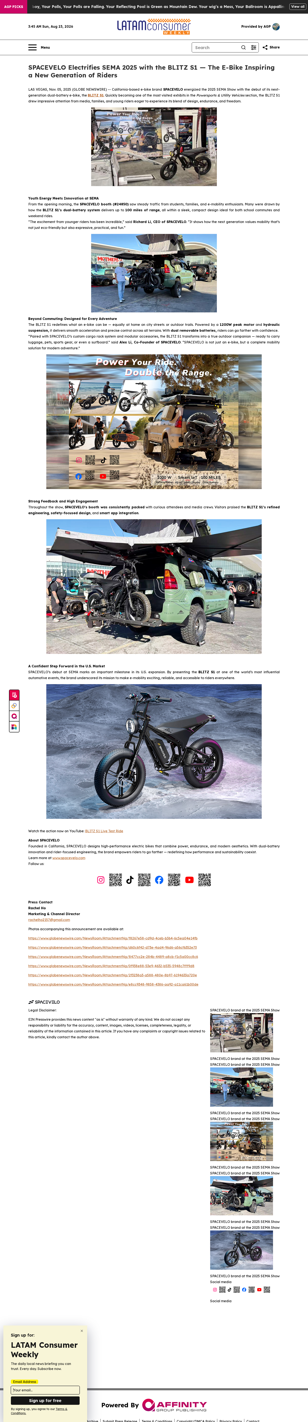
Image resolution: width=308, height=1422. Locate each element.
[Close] (82, 1331)
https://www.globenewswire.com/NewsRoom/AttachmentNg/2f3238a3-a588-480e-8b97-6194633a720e (112, 975)
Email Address (24, 1382)
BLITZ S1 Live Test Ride (104, 831)
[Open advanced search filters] (253, 47)
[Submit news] (14, 695)
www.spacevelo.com (68, 858)
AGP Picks (13, 7)
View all (297, 6)
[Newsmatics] (14, 726)
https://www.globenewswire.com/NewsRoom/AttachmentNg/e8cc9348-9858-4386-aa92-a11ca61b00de (113, 984)
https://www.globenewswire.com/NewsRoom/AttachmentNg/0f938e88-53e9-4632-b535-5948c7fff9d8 (111, 966)
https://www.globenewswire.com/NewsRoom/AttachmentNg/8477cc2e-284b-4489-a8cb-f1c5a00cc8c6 (113, 957)
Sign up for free (45, 1400)
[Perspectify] (14, 706)
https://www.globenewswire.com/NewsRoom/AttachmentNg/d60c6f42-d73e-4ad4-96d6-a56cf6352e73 (112, 947)
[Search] (243, 47)
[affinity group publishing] (14, 716)
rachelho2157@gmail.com (49, 920)
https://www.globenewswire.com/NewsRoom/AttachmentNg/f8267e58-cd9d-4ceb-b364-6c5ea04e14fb (113, 938)
